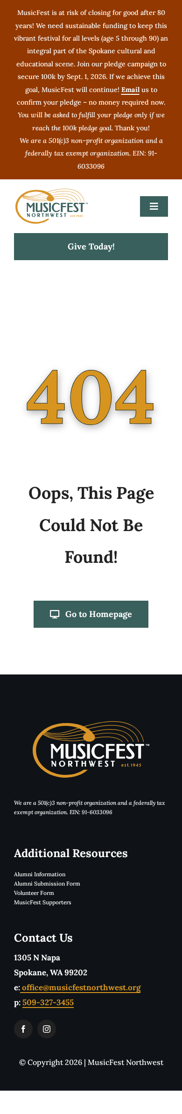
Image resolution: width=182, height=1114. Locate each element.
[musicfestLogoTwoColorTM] (51, 192)
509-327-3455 (48, 1002)
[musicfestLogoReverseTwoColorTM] (91, 725)
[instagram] (46, 1029)
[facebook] (23, 1029)
